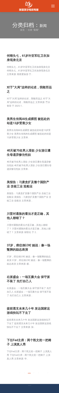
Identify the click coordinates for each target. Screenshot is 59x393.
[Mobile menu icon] (53, 6)
